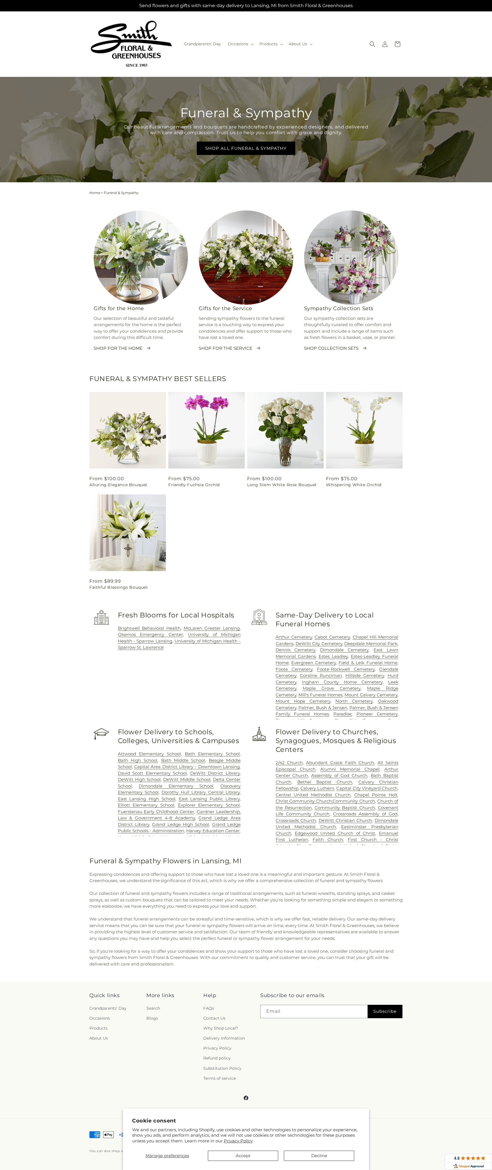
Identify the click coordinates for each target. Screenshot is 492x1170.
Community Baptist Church (345, 807)
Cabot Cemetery (332, 637)
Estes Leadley (333, 656)
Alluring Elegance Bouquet (118, 484)
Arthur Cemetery (294, 637)
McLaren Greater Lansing (212, 628)
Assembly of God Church (339, 775)
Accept (243, 1155)
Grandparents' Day (107, 1008)
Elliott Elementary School (146, 805)
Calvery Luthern (317, 788)
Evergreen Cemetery (313, 662)
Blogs (152, 1018)
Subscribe (385, 1011)
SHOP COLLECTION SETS (331, 348)
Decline (319, 1155)
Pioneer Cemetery (376, 714)
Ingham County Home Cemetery (342, 682)
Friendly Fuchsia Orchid (194, 484)
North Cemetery (354, 701)
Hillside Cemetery (364, 675)
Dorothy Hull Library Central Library (200, 792)
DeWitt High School (139, 779)
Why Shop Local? (220, 1028)
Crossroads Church (296, 820)
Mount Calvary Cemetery (371, 695)
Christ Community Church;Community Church (325, 801)
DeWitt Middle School (186, 779)
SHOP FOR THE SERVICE (225, 348)
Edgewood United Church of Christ (335, 833)
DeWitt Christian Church (345, 820)
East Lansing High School (146, 798)
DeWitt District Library (215, 773)
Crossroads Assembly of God (365, 814)
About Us (98, 1038)
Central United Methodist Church (313, 794)
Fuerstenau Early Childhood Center (156, 811)
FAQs (208, 1008)
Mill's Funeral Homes (320, 695)
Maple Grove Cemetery (331, 688)
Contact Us (214, 1018)
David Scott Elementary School (152, 773)
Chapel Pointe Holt (375, 794)
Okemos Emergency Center (150, 634)
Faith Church (328, 839)
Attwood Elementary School (149, 753)
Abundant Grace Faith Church (340, 762)
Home (94, 193)
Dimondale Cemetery (344, 649)
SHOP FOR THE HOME (118, 348)
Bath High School (138, 760)
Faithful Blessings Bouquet (118, 587)
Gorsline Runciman (321, 675)
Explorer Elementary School (209, 805)
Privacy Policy (238, 1141)
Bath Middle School (183, 760)
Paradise (342, 714)
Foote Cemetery (294, 669)
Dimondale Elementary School (176, 786)
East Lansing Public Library (209, 798)
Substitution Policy (222, 1068)
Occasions (99, 1018)
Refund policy (217, 1058)
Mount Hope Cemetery (303, 701)
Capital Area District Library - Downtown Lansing (187, 766)
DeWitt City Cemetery (319, 643)
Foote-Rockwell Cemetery (345, 669)
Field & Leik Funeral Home (368, 662)
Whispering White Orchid (354, 484)
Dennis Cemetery (295, 649)
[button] (240, 44)
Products (98, 1028)
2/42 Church (289, 762)
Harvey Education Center (213, 830)
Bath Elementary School (212, 753)
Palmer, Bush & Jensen (322, 707)
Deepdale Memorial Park (370, 643)
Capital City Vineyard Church (366, 788)
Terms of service (219, 1078)
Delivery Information (224, 1038)
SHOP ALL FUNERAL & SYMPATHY (246, 148)
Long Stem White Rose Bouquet (282, 484)
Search (153, 1008)
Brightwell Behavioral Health (149, 628)
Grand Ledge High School (180, 824)
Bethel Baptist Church (324, 782)
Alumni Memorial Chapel (350, 769)
